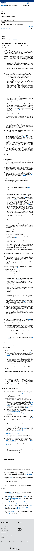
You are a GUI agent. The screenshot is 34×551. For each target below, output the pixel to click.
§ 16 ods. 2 (15, 199)
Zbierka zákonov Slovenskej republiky (10, 7)
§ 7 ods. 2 (31, 174)
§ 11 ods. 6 (19, 229)
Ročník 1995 (30, 7)
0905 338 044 (19, 530)
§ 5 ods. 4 (11, 315)
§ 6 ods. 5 (25, 301)
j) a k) (14, 421)
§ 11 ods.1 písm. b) (30, 440)
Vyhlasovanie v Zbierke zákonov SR (6, 535)
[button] (13, 16)
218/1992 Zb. (27, 503)
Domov (2, 7)
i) (19, 411)
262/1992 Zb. (18, 493)
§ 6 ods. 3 (27, 407)
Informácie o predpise (5, 28)
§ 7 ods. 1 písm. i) (18, 279)
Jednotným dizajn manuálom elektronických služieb (18, 544)
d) (11, 444)
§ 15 (24, 261)
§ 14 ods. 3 (22, 186)
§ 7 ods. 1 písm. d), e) (29, 436)
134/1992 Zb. (17, 503)
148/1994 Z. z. (20, 490)
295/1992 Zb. (23, 501)
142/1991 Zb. (9, 505)
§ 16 (25, 197)
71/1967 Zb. (9, 513)
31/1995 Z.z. (4, 8)
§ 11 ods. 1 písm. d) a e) (28, 474)
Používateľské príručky (4, 526)
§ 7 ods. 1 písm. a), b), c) (14, 411)
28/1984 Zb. (12, 511)
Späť (2, 11)
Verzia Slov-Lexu (3, 532)
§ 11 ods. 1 (24, 175)
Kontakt (2, 537)
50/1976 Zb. (10, 492)
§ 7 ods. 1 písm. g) (24, 428)
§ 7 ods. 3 (29, 319)
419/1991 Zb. (8, 501)
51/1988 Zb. (24, 496)
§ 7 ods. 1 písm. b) (13, 228)
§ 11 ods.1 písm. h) (26, 413)
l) (17, 228)
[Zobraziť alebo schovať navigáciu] (27, 3)
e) (16, 440)
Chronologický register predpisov (22, 7)
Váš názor (20, 5)
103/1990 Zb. (11, 493)
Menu (30, 2)
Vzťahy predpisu (4, 30)
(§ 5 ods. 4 (18, 186)
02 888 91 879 (20, 529)
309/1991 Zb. (15, 39)
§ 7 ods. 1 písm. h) (16, 332)
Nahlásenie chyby (4, 528)
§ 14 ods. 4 (15, 377)
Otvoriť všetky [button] (30, 26)
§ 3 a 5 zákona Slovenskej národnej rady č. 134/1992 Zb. (14, 498)
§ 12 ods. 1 (29, 187)
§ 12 (5, 507)
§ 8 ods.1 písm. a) (11, 440)
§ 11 (16, 237)
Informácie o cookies (4, 530)
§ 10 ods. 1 (9, 496)
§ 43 (5, 492)
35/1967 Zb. (11, 477)
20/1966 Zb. (10, 500)
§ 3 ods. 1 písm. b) (27, 141)
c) (14, 440)
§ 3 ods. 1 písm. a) (25, 136)
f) (18, 411)
